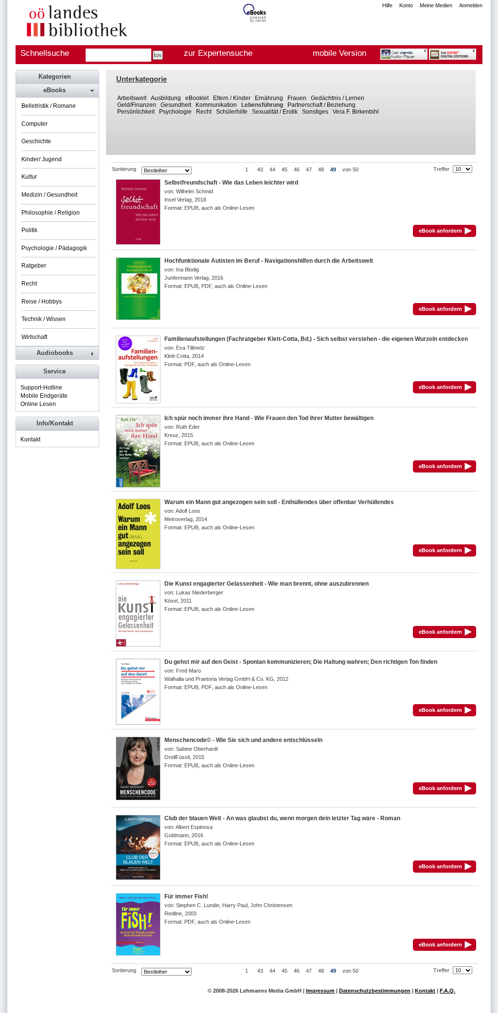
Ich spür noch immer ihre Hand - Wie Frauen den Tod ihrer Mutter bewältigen (269, 418)
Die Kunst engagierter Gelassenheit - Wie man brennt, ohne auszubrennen (266, 583)
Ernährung (269, 98)
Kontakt (30, 439)
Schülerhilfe (232, 111)
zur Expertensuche (218, 53)
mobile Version (339, 53)
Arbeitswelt (131, 98)
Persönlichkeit (136, 111)
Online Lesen (38, 404)
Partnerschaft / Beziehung (321, 104)
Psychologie (175, 111)
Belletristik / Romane (48, 105)
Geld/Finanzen (136, 104)
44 (272, 169)
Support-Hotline (41, 387)
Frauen (296, 98)
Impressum (320, 991)
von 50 (350, 169)
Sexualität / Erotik (275, 111)
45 (284, 169)
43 (260, 169)
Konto (406, 5)
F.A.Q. (447, 991)
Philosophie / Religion (50, 212)
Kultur (29, 176)
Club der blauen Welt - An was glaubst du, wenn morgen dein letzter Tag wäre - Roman (282, 818)
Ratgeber (33, 265)
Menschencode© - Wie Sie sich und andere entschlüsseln (243, 740)
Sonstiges (315, 111)
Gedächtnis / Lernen (337, 98)
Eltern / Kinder (231, 98)
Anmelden (470, 5)
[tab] (57, 90)
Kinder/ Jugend (41, 159)
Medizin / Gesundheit (49, 194)
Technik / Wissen (43, 319)
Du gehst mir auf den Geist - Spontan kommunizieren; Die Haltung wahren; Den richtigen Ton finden (300, 661)
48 (321, 169)
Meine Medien (436, 5)
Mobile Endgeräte (44, 395)
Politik (29, 230)
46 (297, 169)
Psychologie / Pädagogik (54, 248)
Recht (204, 111)
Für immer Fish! (186, 896)
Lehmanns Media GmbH (271, 991)
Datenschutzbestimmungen (374, 991)
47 (309, 169)
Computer (34, 123)
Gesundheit (175, 104)
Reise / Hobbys (41, 301)
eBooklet (197, 98)
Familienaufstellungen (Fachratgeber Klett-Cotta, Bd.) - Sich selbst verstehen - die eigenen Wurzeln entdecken (316, 339)
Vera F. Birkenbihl (356, 111)
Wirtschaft (34, 337)
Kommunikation (216, 104)
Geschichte (36, 141)
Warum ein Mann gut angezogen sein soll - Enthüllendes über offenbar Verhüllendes (279, 502)
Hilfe (387, 5)
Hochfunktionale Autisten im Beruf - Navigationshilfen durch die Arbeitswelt (268, 260)
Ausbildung (166, 98)
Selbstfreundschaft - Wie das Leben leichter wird (231, 182)
